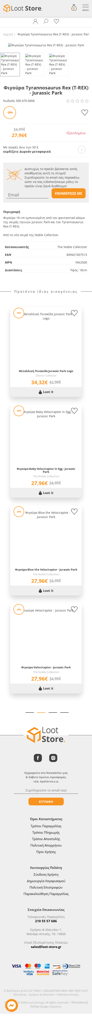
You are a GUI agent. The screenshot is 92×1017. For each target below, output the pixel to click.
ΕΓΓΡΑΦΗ (46, 802)
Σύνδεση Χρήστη (46, 874)
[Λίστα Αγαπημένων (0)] (56, 21)
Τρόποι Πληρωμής (46, 832)
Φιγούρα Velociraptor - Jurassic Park (46, 667)
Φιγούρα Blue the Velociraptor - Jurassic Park (46, 569)
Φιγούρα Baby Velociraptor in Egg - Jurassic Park (46, 470)
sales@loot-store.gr (46, 947)
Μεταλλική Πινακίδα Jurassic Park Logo (46, 370)
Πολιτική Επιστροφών (46, 887)
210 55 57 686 (46, 921)
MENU (85, 10)
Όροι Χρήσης (46, 852)
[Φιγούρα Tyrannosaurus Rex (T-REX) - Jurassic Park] (46, 45)
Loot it (47, 392)
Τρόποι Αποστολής (46, 839)
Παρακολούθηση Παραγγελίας (46, 894)
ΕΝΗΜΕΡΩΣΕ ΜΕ (68, 193)
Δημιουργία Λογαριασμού (46, 881)
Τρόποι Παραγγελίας (46, 826)
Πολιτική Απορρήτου (46, 845)
